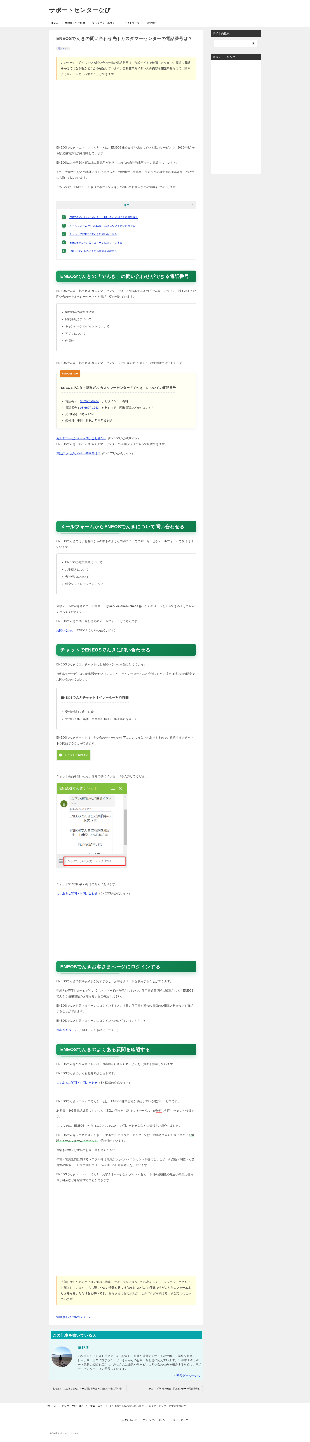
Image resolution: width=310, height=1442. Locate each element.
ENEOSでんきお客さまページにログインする (95, 242)
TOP (67, 1406)
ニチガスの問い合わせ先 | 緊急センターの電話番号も (173, 1388)
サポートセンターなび (80, 10)
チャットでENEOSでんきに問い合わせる (93, 234)
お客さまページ (66, 1030)
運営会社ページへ (188, 1375)
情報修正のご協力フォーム (74, 1317)
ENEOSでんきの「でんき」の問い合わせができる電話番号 (103, 217)
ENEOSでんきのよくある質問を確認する (93, 251)
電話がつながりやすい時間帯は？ (78, 453)
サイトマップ (132, 23)
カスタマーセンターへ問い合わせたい (81, 438)
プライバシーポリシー (104, 23)
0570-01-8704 (89, 401)
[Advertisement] (126, 114)
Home (54, 23)
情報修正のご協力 (75, 23)
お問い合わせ (65, 630)
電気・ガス (63, 48)
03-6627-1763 (89, 407)
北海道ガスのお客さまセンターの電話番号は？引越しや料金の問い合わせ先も (89, 1388)
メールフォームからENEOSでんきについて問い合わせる (102, 225)
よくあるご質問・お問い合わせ (77, 893)
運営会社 (152, 23)
